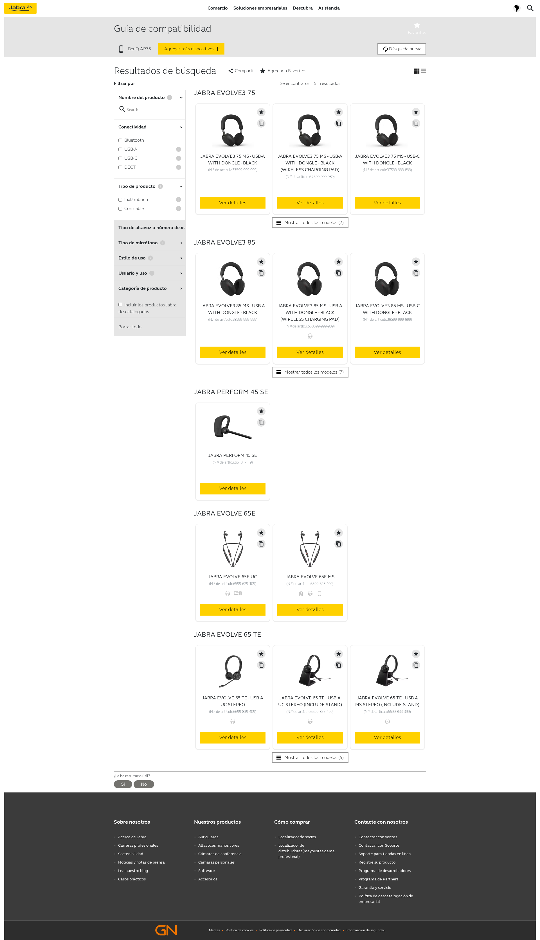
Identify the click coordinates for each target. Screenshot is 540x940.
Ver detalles (232, 203)
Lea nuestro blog (133, 870)
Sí (123, 784)
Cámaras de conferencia (220, 853)
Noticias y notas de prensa (141, 862)
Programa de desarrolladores (385, 870)
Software (206, 870)
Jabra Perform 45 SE (232, 455)
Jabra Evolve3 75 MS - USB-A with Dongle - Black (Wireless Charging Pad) (310, 162)
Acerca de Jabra (132, 837)
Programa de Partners (378, 879)
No (144, 784)
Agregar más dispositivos (192, 49)
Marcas (214, 930)
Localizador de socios (297, 837)
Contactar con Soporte (379, 845)
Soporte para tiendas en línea (385, 853)
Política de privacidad (275, 930)
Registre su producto (377, 862)
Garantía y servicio (375, 887)
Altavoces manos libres (218, 845)
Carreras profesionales (138, 845)
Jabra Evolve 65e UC (232, 576)
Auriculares (208, 837)
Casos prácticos (132, 879)
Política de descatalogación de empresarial (386, 899)
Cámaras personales (216, 862)
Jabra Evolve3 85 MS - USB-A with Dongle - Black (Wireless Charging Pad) (310, 312)
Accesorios (207, 879)
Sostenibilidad (130, 853)
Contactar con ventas (378, 837)
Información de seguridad (365, 930)
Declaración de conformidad (319, 930)
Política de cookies (239, 930)
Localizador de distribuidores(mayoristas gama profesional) (306, 851)
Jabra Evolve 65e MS (310, 576)
